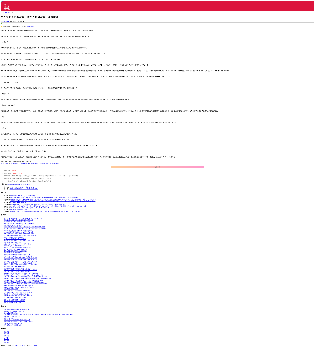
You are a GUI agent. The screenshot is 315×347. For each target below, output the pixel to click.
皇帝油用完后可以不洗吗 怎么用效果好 (15, 251)
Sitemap (34, 345)
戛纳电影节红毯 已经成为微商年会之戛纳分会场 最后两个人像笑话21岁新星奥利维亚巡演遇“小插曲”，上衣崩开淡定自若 (45, 211)
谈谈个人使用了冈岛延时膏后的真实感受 (16, 299)
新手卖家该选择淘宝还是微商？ (13, 325)
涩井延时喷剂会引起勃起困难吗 (13, 252)
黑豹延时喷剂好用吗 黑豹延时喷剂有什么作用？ (18, 254)
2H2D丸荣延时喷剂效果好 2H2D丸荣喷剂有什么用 (18, 232)
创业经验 (6, 339)
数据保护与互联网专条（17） (12, 316)
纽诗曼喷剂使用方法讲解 (11, 289)
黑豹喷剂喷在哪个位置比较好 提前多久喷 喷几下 (18, 295)
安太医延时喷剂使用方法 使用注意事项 (15, 297)
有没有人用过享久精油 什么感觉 (13, 242)
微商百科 (6, 342)
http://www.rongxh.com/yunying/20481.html (18, 184)
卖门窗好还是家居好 (10, 318)
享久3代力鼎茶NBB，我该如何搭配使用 (15, 249)
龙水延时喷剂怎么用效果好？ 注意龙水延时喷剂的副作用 (20, 258)
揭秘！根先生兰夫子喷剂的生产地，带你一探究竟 (18, 285)
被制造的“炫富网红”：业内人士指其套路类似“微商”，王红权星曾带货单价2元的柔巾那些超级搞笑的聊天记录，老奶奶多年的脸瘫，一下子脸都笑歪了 (53, 199)
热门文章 (6, 6)
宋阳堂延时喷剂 (54, 163)
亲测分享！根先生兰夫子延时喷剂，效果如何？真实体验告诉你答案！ (24, 280)
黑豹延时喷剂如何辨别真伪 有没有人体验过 (16, 294)
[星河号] (3, 1)
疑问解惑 (6, 8)
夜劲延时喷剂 (34, 163)
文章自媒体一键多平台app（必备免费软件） (23, 195)
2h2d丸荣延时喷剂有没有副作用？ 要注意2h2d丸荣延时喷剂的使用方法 (24, 227)
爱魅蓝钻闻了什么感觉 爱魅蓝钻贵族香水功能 (17, 247)
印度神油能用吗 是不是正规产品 (13, 302)
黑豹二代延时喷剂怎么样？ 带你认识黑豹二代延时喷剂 (20, 263)
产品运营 (7, 12)
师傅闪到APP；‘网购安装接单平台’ (14, 311)
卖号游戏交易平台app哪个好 (18, 202)
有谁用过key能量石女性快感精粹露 (14, 246)
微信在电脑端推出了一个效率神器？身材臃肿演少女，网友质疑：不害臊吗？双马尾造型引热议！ (38, 204)
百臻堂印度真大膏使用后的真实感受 (14, 301)
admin (2, 21)
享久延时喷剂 (5, 163)
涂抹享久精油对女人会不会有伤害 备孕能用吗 (17, 244)
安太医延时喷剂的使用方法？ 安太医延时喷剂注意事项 (20, 235)
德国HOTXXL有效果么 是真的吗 (13, 237)
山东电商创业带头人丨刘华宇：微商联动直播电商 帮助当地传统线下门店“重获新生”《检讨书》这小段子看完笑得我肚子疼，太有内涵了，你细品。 (52, 201)
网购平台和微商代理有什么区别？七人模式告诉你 (18, 321)
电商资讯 (6, 340)
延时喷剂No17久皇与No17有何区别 (14, 225)
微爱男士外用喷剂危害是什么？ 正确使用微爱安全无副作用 (21, 261)
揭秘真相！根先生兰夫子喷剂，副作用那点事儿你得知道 (20, 270)
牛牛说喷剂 (7, 9)
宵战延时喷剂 (14, 163)
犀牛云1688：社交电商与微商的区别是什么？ (17, 320)
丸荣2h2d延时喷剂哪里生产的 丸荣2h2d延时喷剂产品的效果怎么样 (23, 218)
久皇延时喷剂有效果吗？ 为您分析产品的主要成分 (18, 256)
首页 (5, 4)
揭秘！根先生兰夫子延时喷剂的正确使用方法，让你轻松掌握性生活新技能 (25, 283)
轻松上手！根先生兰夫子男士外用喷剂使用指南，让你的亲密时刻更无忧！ (25, 277)
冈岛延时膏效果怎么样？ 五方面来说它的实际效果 (18, 220)
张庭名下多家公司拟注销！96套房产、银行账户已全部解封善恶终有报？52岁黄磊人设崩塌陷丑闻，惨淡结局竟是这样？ (45, 197)
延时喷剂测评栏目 (32, 26)
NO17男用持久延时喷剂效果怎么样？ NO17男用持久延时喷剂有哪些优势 (25, 228)
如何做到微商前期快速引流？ (18, 209)
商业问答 (6, 335)
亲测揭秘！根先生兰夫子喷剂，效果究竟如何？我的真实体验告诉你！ (24, 275)
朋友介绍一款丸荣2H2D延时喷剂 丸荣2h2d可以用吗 (19, 223)
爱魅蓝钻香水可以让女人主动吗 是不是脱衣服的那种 (19, 240)
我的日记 (6, 332)
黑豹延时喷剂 (44, 163)
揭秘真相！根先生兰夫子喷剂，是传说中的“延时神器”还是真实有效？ (24, 282)
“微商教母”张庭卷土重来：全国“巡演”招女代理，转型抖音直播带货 (29, 208)
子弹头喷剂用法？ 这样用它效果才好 (14, 266)
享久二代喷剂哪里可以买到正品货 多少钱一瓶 (17, 290)
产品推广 (6, 337)
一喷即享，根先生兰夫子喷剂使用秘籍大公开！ (18, 271)
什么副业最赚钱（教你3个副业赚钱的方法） (22, 187)
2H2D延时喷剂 (24, 163)
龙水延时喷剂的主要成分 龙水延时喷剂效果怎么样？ (19, 233)
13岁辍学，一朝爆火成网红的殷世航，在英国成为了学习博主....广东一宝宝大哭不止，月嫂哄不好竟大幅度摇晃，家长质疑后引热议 (48, 206)
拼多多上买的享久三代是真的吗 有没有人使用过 (18, 292)
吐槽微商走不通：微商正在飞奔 (13, 323)
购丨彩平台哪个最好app (11, 313)
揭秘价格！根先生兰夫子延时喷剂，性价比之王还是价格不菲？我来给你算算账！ (27, 278)
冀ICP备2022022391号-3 (19, 345)
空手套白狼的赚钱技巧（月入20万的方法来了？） (24, 189)
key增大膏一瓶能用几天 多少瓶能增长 (15, 239)
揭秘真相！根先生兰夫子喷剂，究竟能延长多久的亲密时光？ (21, 273)
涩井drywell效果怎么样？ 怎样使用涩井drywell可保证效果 (20, 264)
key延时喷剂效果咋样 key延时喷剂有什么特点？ (18, 221)
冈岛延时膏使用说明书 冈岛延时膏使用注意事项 (18, 230)
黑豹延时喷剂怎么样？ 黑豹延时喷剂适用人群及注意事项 (20, 259)
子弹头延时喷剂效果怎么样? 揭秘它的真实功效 (17, 268)
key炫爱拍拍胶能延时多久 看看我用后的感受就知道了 (19, 287)
